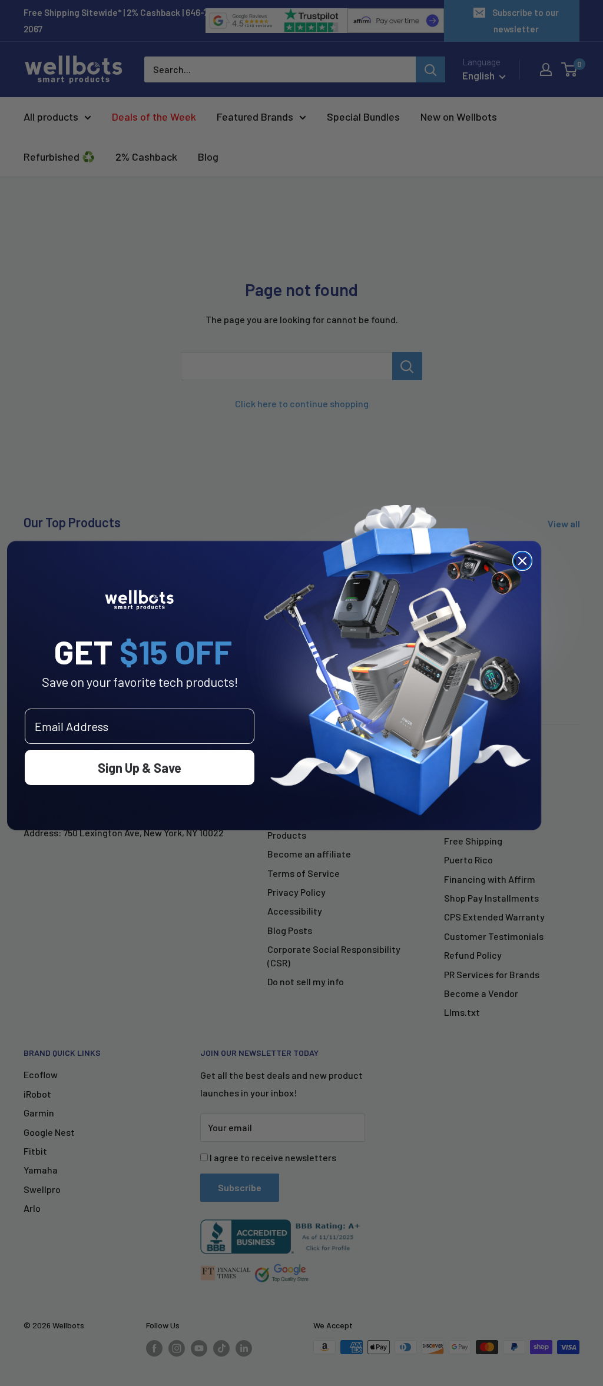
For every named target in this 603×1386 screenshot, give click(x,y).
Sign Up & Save (139, 767)
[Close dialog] (522, 561)
